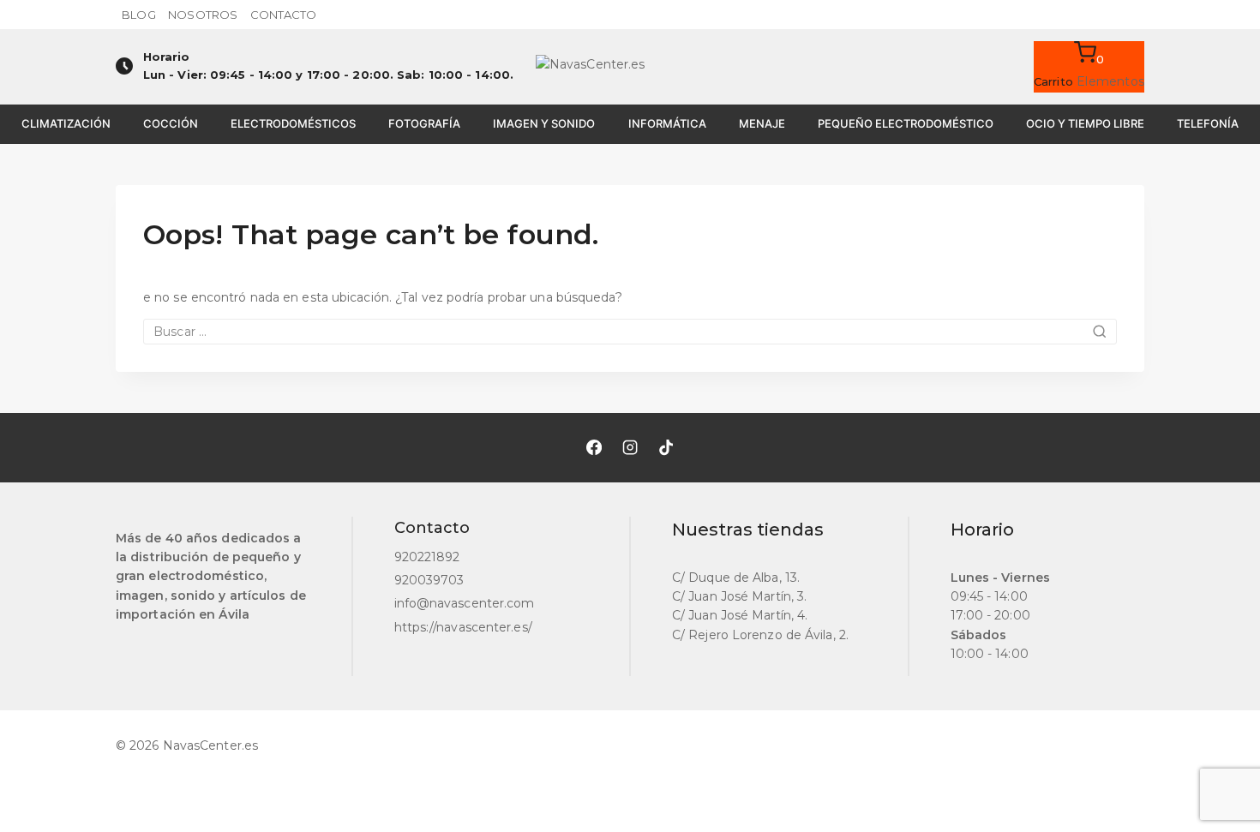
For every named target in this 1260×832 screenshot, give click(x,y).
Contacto (283, 14)
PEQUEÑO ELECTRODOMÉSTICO (905, 123)
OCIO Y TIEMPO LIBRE (1085, 123)
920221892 (427, 557)
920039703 (429, 580)
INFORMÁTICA (667, 123)
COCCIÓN (170, 123)
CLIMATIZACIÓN (66, 123)
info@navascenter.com (464, 603)
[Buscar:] (630, 331)
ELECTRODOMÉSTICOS (293, 123)
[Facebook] (594, 447)
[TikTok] (666, 447)
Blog (138, 14)
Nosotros (202, 14)
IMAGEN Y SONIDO (544, 123)
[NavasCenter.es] (630, 67)
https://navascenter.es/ (463, 627)
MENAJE (762, 123)
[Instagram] (630, 447)
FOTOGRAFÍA (424, 123)
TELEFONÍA (1208, 123)
